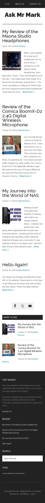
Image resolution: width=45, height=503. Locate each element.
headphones (10, 473)
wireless (22, 473)
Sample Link (7, 411)
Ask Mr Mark (22, 14)
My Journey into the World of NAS (20, 193)
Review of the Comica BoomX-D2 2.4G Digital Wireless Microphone (22, 115)
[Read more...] (28, 92)
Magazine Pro (25, 491)
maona (17, 473)
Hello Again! (15, 264)
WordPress (24, 494)
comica (4, 473)
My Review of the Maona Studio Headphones (20, 36)
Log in (33, 494)
